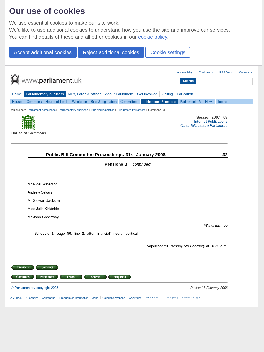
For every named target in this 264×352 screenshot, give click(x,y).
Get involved (147, 94)
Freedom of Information (73, 297)
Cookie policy (171, 297)
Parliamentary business (45, 94)
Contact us (246, 72)
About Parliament (119, 94)
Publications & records (159, 102)
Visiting (167, 94)
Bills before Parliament (131, 109)
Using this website (113, 297)
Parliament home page (42, 109)
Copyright (135, 297)
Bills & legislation (104, 102)
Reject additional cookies (111, 52)
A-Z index (16, 297)
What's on (79, 102)
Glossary (32, 297)
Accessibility (185, 72)
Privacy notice (152, 297)
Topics (222, 102)
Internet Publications (210, 121)
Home (17, 94)
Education (185, 94)
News (209, 102)
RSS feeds (226, 72)
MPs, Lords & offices (84, 94)
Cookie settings (167, 52)
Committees (129, 102)
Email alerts (206, 72)
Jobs (95, 297)
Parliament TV (190, 102)
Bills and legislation (102, 109)
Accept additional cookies (43, 52)
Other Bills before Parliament (203, 125)
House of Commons (27, 102)
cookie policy (152, 37)
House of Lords (57, 102)
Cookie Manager (191, 297)
